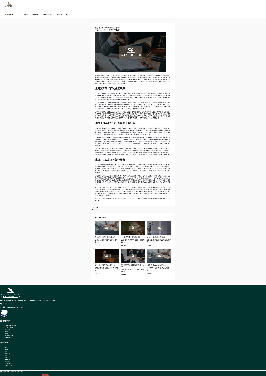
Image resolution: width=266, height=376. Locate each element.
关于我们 (26, 14)
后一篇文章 (95, 209)
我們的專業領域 (47, 14)
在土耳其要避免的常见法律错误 (130, 237)
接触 (67, 14)
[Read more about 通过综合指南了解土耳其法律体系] (107, 228)
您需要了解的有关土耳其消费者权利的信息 (132, 265)
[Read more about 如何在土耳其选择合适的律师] (159, 228)
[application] (13, 14)
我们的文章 (59, 14)
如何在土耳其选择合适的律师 (156, 237)
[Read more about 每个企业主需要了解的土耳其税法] (107, 256)
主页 (19, 14)
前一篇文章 (95, 207)
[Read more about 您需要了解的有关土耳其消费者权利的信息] (133, 256)
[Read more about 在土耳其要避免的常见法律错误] (133, 228)
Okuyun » (97, 245)
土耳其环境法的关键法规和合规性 (157, 265)
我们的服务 (34, 14)
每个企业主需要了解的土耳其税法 (105, 265)
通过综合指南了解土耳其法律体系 (105, 237)
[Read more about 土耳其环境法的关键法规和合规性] (159, 256)
